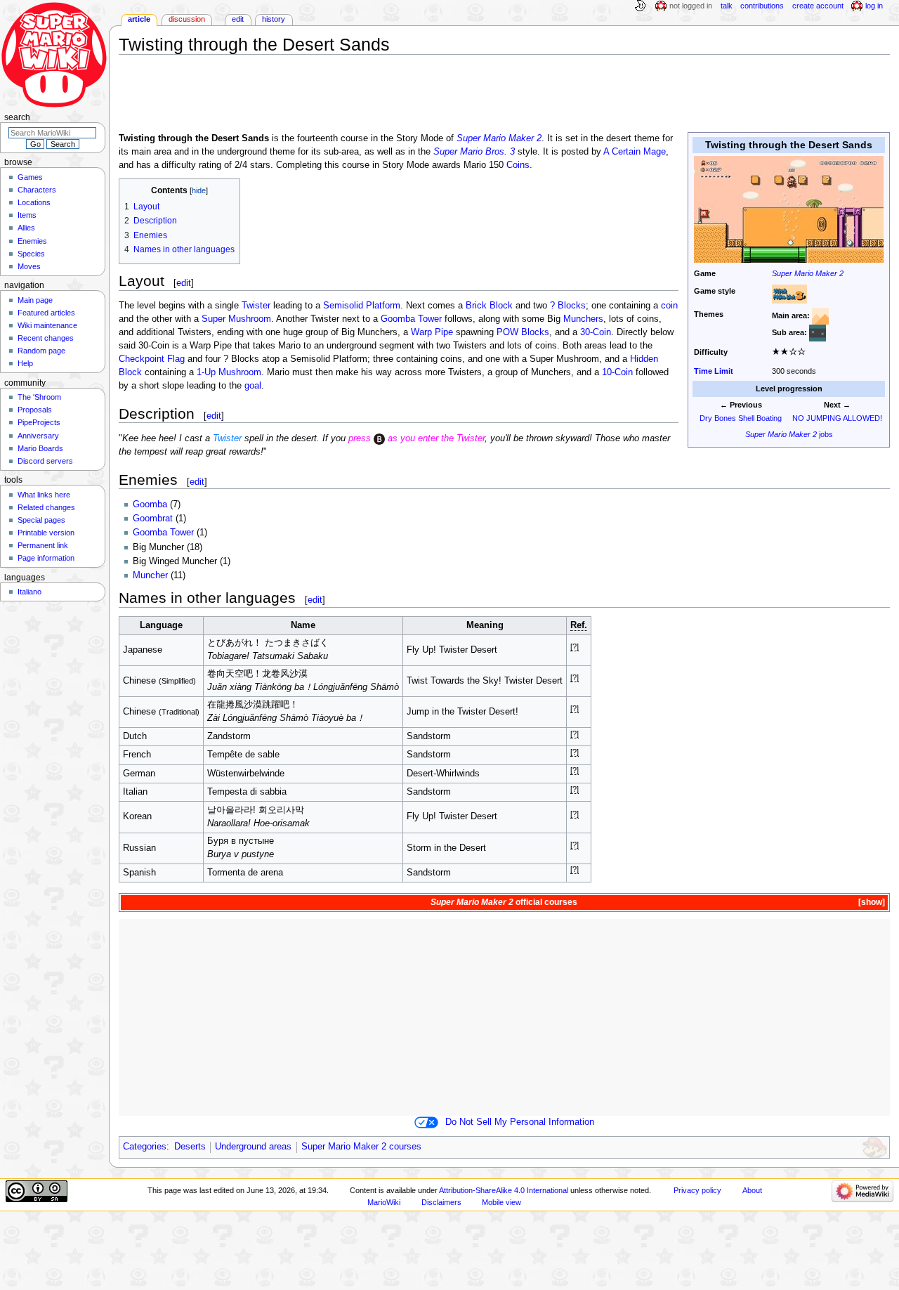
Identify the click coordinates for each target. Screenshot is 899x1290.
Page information (46, 558)
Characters (37, 189)
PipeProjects (39, 422)
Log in (874, 5)
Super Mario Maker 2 (808, 273)
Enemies (32, 241)
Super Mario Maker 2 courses (361, 1147)
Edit (238, 19)
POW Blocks (523, 332)
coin (669, 306)
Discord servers (45, 461)
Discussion (187, 19)
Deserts (190, 1147)
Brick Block (489, 306)
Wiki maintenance (47, 325)
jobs (789, 434)
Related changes (46, 507)
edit (183, 283)
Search (17, 117)
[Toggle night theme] (639, 6)
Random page (41, 350)
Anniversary (38, 435)
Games (30, 177)
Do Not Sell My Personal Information (519, 1122)
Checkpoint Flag (152, 359)
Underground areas (253, 1147)
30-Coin (595, 332)
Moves (29, 266)
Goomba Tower (411, 319)
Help (25, 363)
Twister (256, 306)
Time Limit (713, 371)
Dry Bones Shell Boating (741, 418)
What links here (44, 494)
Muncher (150, 575)
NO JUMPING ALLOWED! (837, 418)
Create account (818, 5)
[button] (870, 902)
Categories (144, 1147)
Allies (26, 227)
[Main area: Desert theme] (820, 315)
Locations (34, 202)
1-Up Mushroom (229, 372)
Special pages (41, 520)
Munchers (583, 319)
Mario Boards (40, 448)
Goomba (150, 504)
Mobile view (501, 1202)
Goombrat (153, 518)
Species (31, 253)
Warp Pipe (432, 332)
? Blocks (568, 306)
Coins (518, 165)
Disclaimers (441, 1202)
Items (27, 215)
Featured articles (46, 312)
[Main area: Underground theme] (817, 332)
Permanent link (43, 545)
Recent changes (46, 338)
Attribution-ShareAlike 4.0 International (503, 1190)
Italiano (29, 591)
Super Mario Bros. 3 (474, 152)
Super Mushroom (236, 319)
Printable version (46, 532)
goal (252, 386)
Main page (35, 300)
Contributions (762, 5)
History (273, 19)
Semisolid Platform (361, 306)
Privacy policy (697, 1190)
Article (139, 19)
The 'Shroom (39, 397)
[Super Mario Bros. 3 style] (789, 293)
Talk (727, 5)
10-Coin (617, 372)
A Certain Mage (634, 152)
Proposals (35, 409)
